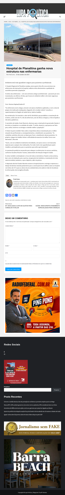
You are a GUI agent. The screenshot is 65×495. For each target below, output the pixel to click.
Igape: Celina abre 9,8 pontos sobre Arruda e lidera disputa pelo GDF (23, 414)
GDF (11, 200)
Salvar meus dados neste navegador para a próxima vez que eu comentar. (28, 264)
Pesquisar (7, 386)
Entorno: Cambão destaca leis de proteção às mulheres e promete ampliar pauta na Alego (29, 402)
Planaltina (17, 200)
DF (8, 200)
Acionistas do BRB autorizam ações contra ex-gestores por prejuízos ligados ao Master (28, 408)
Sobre (7, 175)
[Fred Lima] (9, 183)
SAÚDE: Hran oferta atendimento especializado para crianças (48, 205)
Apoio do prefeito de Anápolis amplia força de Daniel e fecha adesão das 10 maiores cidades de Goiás (32, 411)
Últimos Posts (14, 175)
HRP (13, 200)
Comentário (9, 226)
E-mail (35, 246)
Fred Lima (12, 74)
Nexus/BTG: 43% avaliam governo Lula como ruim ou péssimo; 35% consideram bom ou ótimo (30, 405)
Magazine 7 (36, 492)
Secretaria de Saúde (25, 200)
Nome (7, 246)
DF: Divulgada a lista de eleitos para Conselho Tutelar (18, 205)
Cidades (9, 65)
